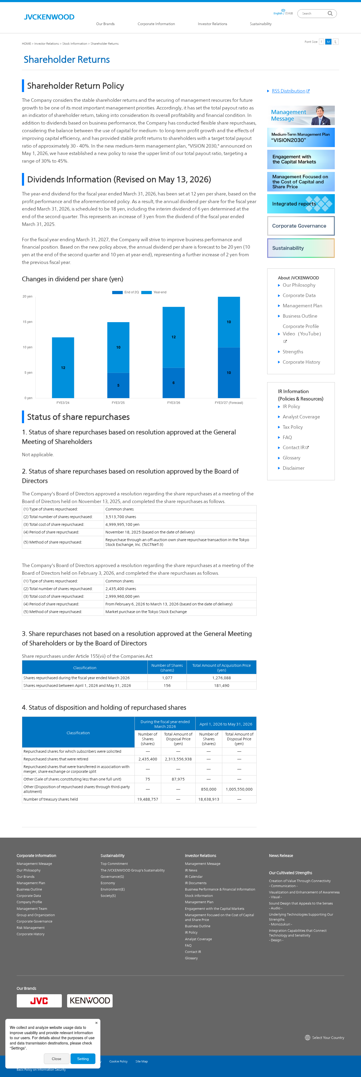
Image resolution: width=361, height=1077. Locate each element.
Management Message (34, 864)
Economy (108, 883)
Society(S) (108, 896)
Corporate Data (299, 295)
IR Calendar (194, 877)
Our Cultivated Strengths (290, 872)
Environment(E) (113, 889)
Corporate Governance (34, 921)
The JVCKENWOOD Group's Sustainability (133, 870)
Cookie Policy (118, 1061)
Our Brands (105, 24)
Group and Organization (36, 915)
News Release (281, 855)
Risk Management (31, 928)
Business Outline (300, 316)
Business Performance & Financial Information (220, 889)
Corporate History (301, 362)
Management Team (32, 909)
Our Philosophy (299, 285)
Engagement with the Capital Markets (214, 909)
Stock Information (74, 43)
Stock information (199, 896)
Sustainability (261, 24)
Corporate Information (156, 24)
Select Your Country (328, 1037)
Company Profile (29, 902)
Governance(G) (112, 877)
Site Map (142, 1061)
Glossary (291, 457)
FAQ (287, 437)
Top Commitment (114, 864)
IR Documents (195, 883)
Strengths (293, 351)
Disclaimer (293, 468)
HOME (26, 43)
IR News (191, 870)
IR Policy (291, 406)
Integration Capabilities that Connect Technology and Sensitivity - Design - (298, 935)
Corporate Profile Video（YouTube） (303, 330)
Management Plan (302, 305)
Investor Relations (212, 24)
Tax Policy (293, 427)
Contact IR (294, 447)
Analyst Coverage (301, 416)
